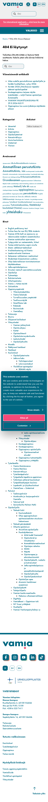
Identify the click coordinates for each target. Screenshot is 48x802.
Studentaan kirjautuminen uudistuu (22, 258)
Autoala (5, 174)
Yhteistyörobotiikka (21, 292)
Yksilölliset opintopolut (23, 366)
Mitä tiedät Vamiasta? (33, 535)
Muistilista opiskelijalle (28, 529)
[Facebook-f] (6, 657)
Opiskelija (12, 272)
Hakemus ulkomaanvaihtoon (31, 595)
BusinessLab (18, 308)
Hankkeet (12, 350)
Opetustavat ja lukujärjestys (30, 539)
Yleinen (11, 145)
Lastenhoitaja (15, 183)
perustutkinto (30, 193)
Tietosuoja (12, 314)
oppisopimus (26, 190)
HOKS (26, 549)
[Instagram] (15, 657)
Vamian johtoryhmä (21, 325)
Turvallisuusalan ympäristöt (24, 297)
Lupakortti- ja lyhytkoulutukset (26, 485)
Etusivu (5, 39)
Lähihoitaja (10, 187)
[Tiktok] (41, 657)
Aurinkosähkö (39, 171)
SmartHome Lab (20, 303)
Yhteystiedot (13, 322)
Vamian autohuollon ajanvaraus (21, 239)
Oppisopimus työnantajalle (30, 457)
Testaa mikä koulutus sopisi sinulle (22, 245)
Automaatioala (13, 174)
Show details (33, 410)
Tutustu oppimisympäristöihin (15, 769)
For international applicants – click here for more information (24, 23)
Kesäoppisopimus (26, 444)
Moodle (11, 344)
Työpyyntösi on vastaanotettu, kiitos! (23, 242)
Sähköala (34, 197)
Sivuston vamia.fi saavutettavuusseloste (24, 269)
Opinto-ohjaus (19, 327)
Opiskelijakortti (19, 587)
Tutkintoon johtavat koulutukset (26, 479)
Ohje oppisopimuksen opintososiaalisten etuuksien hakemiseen (31, 518)
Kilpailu (5, 183)
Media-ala (33, 187)
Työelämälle (13, 463)
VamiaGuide (8, 772)
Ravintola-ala (13, 197)
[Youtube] (24, 657)
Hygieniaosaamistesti (27, 180)
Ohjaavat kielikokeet (17, 319)
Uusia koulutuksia (15, 140)
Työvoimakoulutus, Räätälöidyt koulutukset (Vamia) (22, 206)
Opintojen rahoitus (32, 546)
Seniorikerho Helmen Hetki (24, 504)
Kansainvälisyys (15, 137)
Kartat (15, 330)
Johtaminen (37, 180)
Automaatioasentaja (24, 174)
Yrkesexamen (27, 213)
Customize (22, 425)
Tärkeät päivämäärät (22, 524)
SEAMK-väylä (25, 369)
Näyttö (27, 551)
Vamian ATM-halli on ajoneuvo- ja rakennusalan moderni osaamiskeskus (24, 235)
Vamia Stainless (20, 468)
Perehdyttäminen (26, 532)
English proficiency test (18, 228)
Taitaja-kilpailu (19, 590)
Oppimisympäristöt (16, 289)
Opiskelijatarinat (15, 134)
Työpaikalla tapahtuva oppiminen (27, 477)
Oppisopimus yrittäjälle (29, 460)
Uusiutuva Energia (34, 208)
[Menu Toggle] (28, 4)
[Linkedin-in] (32, 657)
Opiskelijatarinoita (21, 355)
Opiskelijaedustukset (33, 576)
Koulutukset (13, 352)
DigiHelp (17, 598)
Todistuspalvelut (20, 493)
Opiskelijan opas (26, 579)
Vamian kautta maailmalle (24, 593)
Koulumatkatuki (25, 513)
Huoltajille (17, 607)
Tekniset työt (18, 502)
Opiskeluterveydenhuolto (24, 336)
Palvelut (11, 490)
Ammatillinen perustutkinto (22, 166)
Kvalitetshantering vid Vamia (20, 250)
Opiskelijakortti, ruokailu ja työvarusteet (34, 561)
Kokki (9, 183)
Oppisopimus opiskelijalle (30, 449)
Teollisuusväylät (20, 300)
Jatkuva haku (18, 358)
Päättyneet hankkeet (16, 347)
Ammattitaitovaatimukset (34, 543)
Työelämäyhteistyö (25, 202)
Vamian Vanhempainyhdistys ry (26, 609)
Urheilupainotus (14, 280)
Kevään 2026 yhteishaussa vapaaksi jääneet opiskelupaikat (23, 88)
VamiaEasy (18, 311)
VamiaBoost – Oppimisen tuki (26, 601)
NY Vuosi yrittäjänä (21, 604)
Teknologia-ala (19, 199)
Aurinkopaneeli (30, 171)
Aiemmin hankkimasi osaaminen (27, 583)
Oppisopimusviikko (17, 194)
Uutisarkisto (13, 286)
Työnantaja (12, 275)
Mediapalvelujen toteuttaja (10, 190)
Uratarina (25, 208)
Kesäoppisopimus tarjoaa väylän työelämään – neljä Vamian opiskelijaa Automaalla (24, 95)
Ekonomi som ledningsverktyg (11, 177)
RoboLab (17, 305)
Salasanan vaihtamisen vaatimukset (23, 256)
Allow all (24, 418)
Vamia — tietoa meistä (17, 283)
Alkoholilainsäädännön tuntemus (23, 163)
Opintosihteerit (19, 333)
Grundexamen (11, 180)
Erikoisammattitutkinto (30, 176)
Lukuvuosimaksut (26, 363)
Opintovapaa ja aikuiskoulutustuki (31, 556)
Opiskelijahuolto (20, 341)
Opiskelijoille (13, 507)
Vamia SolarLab (20, 294)
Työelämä (13, 202)
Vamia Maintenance (22, 466)
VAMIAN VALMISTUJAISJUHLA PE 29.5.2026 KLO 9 (23, 102)
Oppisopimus (13, 131)
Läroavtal (12, 126)
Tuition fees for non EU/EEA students (24, 231)
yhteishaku (14, 211)
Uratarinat (12, 142)
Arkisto (11, 129)
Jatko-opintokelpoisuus (17, 267)
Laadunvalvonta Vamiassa (19, 253)
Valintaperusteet (26, 361)
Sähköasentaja (8, 199)
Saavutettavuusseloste (12, 728)
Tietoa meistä (8, 754)
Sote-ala (21, 196)
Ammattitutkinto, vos (14, 171)
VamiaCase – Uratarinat (23, 488)
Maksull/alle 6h (21, 186)
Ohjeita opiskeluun (21, 526)
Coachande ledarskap (37, 174)
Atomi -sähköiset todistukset (20, 247)
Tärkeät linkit (18, 510)
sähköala (27, 196)
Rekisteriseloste (14, 278)
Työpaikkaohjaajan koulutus (25, 482)
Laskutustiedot (19, 339)
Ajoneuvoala (6, 163)
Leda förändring (24, 183)
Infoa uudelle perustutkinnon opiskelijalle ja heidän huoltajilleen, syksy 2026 (26, 82)
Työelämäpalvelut (20, 474)
